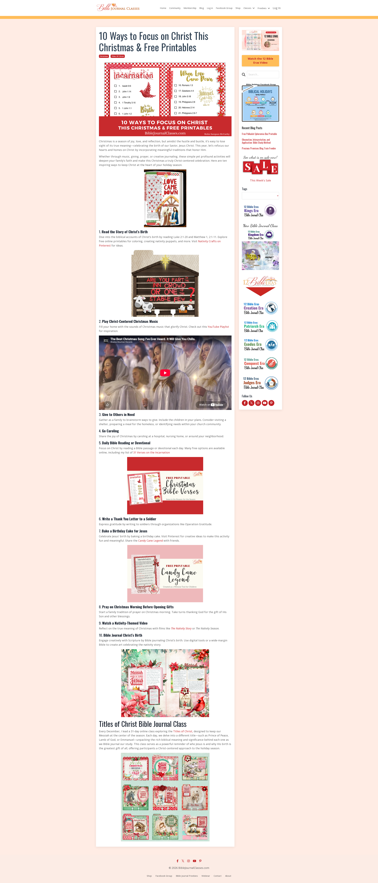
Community (175, 7)
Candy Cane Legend (151, 540)
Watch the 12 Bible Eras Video (260, 60)
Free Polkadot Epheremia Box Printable (259, 134)
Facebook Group (224, 7)
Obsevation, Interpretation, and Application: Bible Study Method (256, 141)
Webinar (206, 875)
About (228, 875)
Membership (190, 7)
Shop (238, 7)
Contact (217, 875)
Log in (210, 7)
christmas (104, 56)
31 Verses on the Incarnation (151, 452)
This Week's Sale (260, 180)
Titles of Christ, (182, 731)
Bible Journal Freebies (187, 875)
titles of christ (117, 56)
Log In (277, 8)
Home (163, 7)
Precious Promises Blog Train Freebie (259, 148)
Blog (201, 7)
